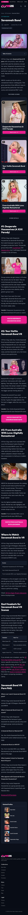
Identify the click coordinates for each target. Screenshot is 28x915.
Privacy (3, 900)
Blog (2, 893)
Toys (2, 887)
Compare (3, 870)
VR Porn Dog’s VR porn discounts (15, 593)
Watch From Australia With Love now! (14, 523)
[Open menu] (25, 6)
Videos (2, 885)
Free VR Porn (13, 1)
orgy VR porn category (19, 669)
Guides (3, 875)
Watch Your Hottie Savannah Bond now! (14, 419)
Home (2, 13)
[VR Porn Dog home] (7, 6)
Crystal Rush (17, 248)
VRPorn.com (20, 1)
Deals (2, 890)
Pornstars (3, 878)
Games (3, 872)
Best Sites (3, 867)
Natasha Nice (5, 250)
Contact (3, 905)
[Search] (21, 6)
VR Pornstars (8, 13)
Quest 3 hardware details (18, 672)
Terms (2, 903)
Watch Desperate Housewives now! (14, 320)
